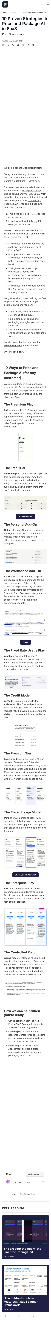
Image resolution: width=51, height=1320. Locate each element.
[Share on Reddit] (28, 45)
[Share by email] (3, 45)
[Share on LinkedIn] (23, 45)
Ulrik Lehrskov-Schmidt (25, 197)
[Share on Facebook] (8, 45)
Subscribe (22, 1194)
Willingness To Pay (31, 190)
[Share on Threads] (18, 45)
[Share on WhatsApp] (33, 45)
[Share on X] (13, 45)
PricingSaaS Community (21, 1024)
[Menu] (48, 4)
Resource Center (17, 1035)
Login (14, 1194)
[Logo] (5, 4)
